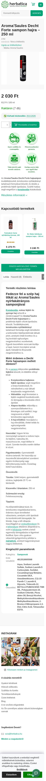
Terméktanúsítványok (10, 694)
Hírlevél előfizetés (9, 687)
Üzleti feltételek (8, 698)
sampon (14, 369)
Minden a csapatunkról (12, 739)
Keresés (37, 13)
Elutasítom (11, 775)
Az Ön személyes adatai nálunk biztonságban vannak (22, 709)
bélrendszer (13, 527)
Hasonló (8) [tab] (16, 277)
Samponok (22, 554)
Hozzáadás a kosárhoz (27, 125)
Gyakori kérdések (9, 683)
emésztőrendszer (29, 524)
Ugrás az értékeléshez (11, 45)
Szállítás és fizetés (9, 690)
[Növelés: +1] (10, 123)
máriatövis (11, 541)
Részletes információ (13, 195)
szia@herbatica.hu (13, 734)
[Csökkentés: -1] (10, 126)
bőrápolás (17, 530)
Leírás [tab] (6, 277)
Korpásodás (12, 310)
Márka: (13, 48)
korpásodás (23, 189)
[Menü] (40, 4)
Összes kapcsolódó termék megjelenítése (23, 267)
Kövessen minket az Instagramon (22, 670)
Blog (3, 701)
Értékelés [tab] (27, 277)
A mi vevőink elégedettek (12, 705)
